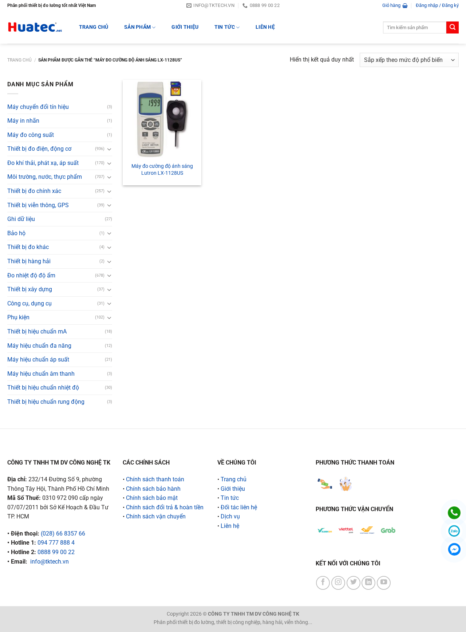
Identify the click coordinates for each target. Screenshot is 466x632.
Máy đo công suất (30, 134)
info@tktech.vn (49, 561)
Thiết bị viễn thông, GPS (38, 205)
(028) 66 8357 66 (63, 533)
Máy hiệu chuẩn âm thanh (41, 373)
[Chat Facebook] (454, 549)
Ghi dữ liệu (21, 219)
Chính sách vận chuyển (156, 516)
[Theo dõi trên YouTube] (384, 583)
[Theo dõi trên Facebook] (323, 583)
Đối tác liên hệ (239, 507)
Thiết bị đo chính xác (34, 190)
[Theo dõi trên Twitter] (353, 583)
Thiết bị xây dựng (29, 289)
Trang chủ (19, 60)
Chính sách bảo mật (152, 497)
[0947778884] (454, 513)
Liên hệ (265, 27)
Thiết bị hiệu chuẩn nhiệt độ (43, 387)
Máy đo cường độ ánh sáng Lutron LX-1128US (162, 169)
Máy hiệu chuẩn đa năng (39, 345)
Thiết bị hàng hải (29, 261)
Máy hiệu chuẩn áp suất (38, 359)
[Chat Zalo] (454, 531)
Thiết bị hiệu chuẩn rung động (45, 401)
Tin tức (224, 27)
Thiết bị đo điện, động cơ (39, 148)
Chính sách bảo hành (153, 488)
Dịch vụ (230, 516)
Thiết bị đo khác (28, 247)
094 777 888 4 (56, 542)
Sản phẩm (137, 27)
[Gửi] (452, 27)
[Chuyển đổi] (109, 149)
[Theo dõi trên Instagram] (338, 583)
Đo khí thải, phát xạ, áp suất (43, 162)
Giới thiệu (184, 27)
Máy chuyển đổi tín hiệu (38, 106)
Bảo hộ (16, 233)
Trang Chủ (93, 27)
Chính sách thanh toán (155, 479)
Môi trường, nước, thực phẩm (44, 176)
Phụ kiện (18, 317)
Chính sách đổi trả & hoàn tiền (165, 507)
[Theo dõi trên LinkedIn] (368, 583)
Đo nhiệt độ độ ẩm (31, 275)
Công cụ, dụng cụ (29, 303)
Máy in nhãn (23, 120)
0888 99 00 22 (56, 552)
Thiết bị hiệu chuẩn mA (37, 331)
